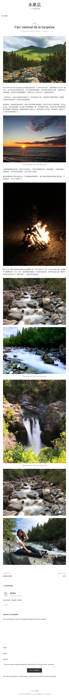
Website (5, 659)
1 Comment (45, 31)
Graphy (39, 694)
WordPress (28, 694)
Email (5, 653)
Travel (34, 23)
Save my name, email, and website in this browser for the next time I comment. (29, 664)
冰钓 (64, 576)
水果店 (34, 4)
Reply (6, 605)
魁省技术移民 (7, 576)
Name (5, 647)
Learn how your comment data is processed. (42, 676)
